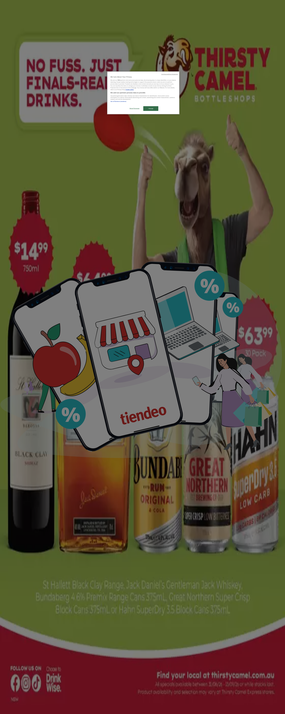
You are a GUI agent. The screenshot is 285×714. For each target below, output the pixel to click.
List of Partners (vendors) (118, 101)
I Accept (150, 108)
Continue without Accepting (169, 74)
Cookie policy (130, 89)
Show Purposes (134, 108)
